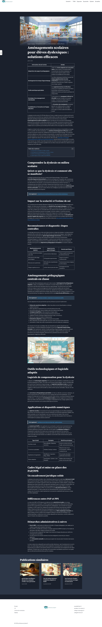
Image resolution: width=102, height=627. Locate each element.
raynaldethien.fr (78, 606)
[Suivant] (80, 576)
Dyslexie (92, 1)
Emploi (16, 606)
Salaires (16, 612)
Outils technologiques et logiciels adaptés (40, 153)
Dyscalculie (85, 1)
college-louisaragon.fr (79, 610)
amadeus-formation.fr (79, 608)
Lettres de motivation (19, 610)
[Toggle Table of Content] (72, 149)
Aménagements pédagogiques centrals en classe (42, 152)
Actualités (97, 1)
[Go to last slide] (22, 576)
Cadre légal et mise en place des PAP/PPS (40, 155)
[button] (1, 52)
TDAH (74, 1)
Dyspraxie (79, 1)
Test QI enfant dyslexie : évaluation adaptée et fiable (50, 580)
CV (15, 608)
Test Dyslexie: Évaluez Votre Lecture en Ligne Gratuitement (71, 580)
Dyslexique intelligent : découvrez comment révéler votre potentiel (28, 580)
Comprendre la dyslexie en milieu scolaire (40, 150)
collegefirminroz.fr (78, 612)
